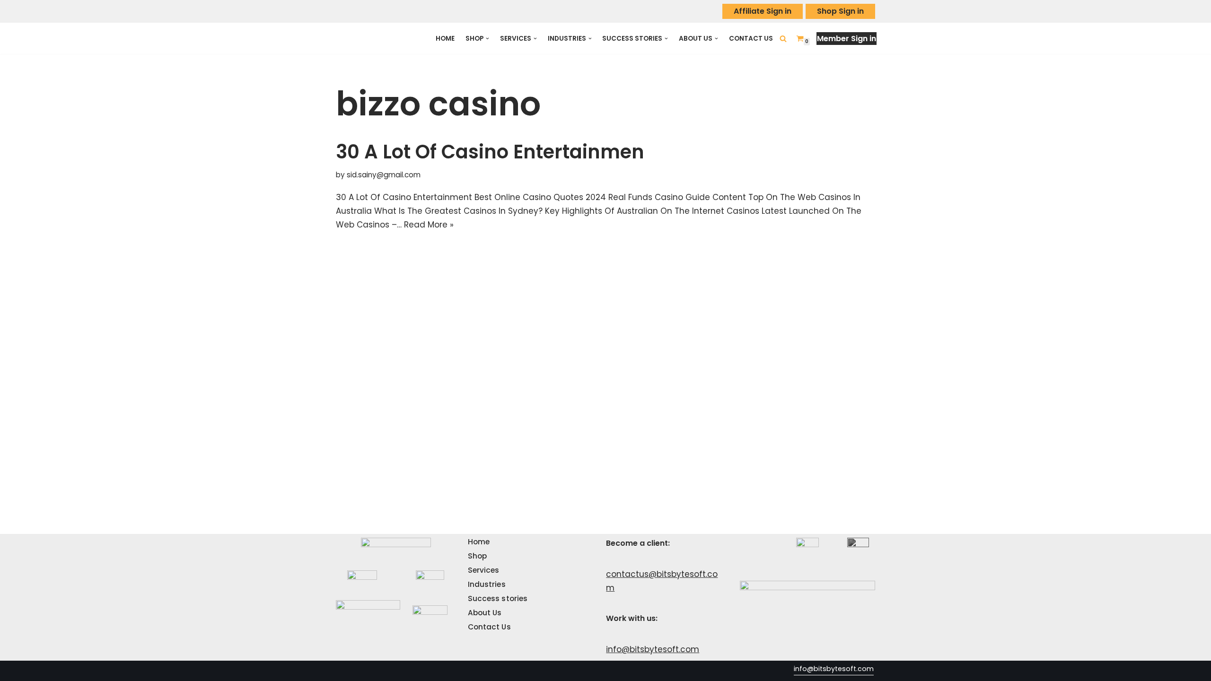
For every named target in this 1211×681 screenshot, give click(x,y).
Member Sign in (846, 38)
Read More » (429, 224)
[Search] (783, 38)
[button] (487, 38)
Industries (487, 584)
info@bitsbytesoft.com (652, 649)
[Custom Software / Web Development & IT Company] (377, 38)
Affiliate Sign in (762, 11)
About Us (485, 613)
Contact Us (751, 38)
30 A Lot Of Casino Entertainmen (490, 152)
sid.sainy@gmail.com (384, 175)
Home (445, 38)
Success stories (498, 598)
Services (484, 570)
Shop (477, 556)
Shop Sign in (840, 11)
